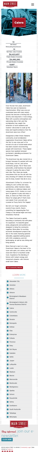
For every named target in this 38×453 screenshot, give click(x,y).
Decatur (12, 319)
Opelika (12, 390)
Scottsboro (13, 405)
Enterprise (13, 334)
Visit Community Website (14, 267)
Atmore (12, 292)
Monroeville (13, 379)
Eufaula (12, 338)
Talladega (13, 413)
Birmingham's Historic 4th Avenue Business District (18, 303)
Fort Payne (13, 349)
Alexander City (15, 281)
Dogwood (10, 449)
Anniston (12, 285)
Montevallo (13, 383)
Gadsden (12, 353)
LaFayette (13, 364)
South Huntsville (15, 409)
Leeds (12, 368)
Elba (11, 331)
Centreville (13, 312)
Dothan (12, 327)
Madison (12, 372)
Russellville (13, 398)
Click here (7, 439)
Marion (12, 376)
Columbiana (13, 316)
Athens (12, 289)
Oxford (12, 394)
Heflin (11, 357)
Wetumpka (13, 417)
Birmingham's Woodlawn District (18, 297)
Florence (12, 342)
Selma (12, 402)
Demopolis (13, 323)
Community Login (26, 447)
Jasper (12, 361)
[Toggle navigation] (32, 4)
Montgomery (14, 387)
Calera (12, 308)
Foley (11, 346)
